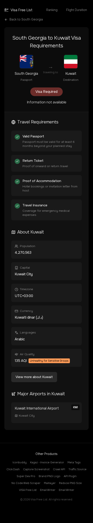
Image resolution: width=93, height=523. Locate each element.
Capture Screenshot (36, 469)
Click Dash (13, 469)
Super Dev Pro (26, 476)
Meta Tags (73, 462)
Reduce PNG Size (70, 483)
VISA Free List (28, 490)
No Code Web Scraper (25, 483)
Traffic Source (78, 469)
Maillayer (50, 483)
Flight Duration (76, 10)
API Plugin (70, 476)
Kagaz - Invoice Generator (47, 462)
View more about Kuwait (34, 377)
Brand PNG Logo (49, 476)
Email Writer (47, 490)
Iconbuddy (20, 462)
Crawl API (59, 469)
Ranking (52, 10)
